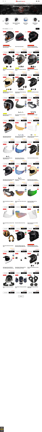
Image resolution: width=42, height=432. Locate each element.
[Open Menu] (3, 1)
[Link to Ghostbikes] (20, 1)
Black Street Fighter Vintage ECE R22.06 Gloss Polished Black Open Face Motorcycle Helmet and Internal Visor (20, 246)
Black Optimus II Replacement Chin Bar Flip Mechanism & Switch (20, 267)
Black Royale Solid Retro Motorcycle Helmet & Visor (20, 92)
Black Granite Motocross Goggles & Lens (8, 201)
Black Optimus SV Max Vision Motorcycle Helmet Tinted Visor (20, 158)
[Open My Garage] (36, 1)
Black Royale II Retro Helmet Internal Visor (20, 201)
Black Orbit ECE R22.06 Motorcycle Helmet (33, 70)
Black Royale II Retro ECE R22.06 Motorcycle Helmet (8, 92)
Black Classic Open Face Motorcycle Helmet (8, 70)
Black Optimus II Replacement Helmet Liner (20, 287)
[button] (36, 1)
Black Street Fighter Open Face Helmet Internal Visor (32, 201)
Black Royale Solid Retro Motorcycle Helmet (20, 70)
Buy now (12, 52)
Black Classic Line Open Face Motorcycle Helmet (7, 115)
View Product (6, 52)
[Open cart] (38, 1)
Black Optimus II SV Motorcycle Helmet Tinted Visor (7, 158)
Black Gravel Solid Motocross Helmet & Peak (33, 267)
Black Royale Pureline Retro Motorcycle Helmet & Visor (7, 137)
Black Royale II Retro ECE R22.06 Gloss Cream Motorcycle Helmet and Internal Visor (33, 180)
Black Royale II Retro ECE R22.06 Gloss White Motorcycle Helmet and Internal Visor (8, 267)
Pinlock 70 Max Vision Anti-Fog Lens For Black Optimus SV (33, 137)
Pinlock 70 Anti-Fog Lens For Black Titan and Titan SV (33, 223)
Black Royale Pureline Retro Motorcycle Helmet (7, 47)
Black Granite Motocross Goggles (32, 114)
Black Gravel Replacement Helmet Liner (8, 287)
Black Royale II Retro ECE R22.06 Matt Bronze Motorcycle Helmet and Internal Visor (8, 180)
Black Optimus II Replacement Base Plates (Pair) (33, 287)
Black (5, 5)
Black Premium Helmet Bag (19, 46)
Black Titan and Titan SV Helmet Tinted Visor (20, 180)
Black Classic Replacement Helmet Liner (8, 246)
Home (3, 5)
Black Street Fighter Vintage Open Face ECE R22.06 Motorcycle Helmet (33, 246)
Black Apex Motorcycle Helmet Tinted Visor (8, 223)
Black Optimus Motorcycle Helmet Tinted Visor (20, 115)
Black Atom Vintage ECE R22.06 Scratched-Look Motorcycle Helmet (33, 47)
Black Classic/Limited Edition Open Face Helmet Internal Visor (20, 137)
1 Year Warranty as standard (20, 3)
